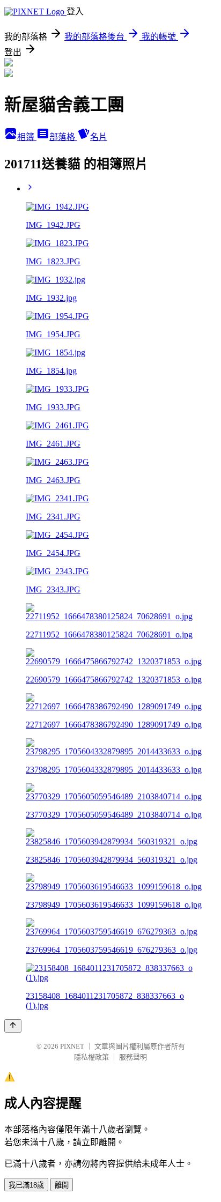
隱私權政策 (91, 1057)
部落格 (63, 137)
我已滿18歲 (26, 1185)
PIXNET (72, 1046)
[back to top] (12, 1026)
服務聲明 (133, 1057)
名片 (98, 137)
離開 (62, 1185)
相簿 (26, 137)
